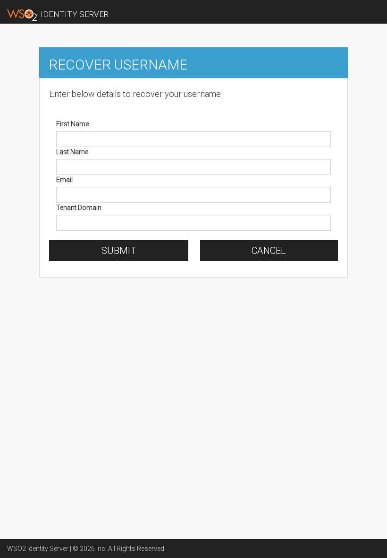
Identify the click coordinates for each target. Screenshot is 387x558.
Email (64, 179)
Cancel (269, 250)
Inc (100, 548)
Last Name (72, 152)
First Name (72, 124)
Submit (118, 250)
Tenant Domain (78, 207)
